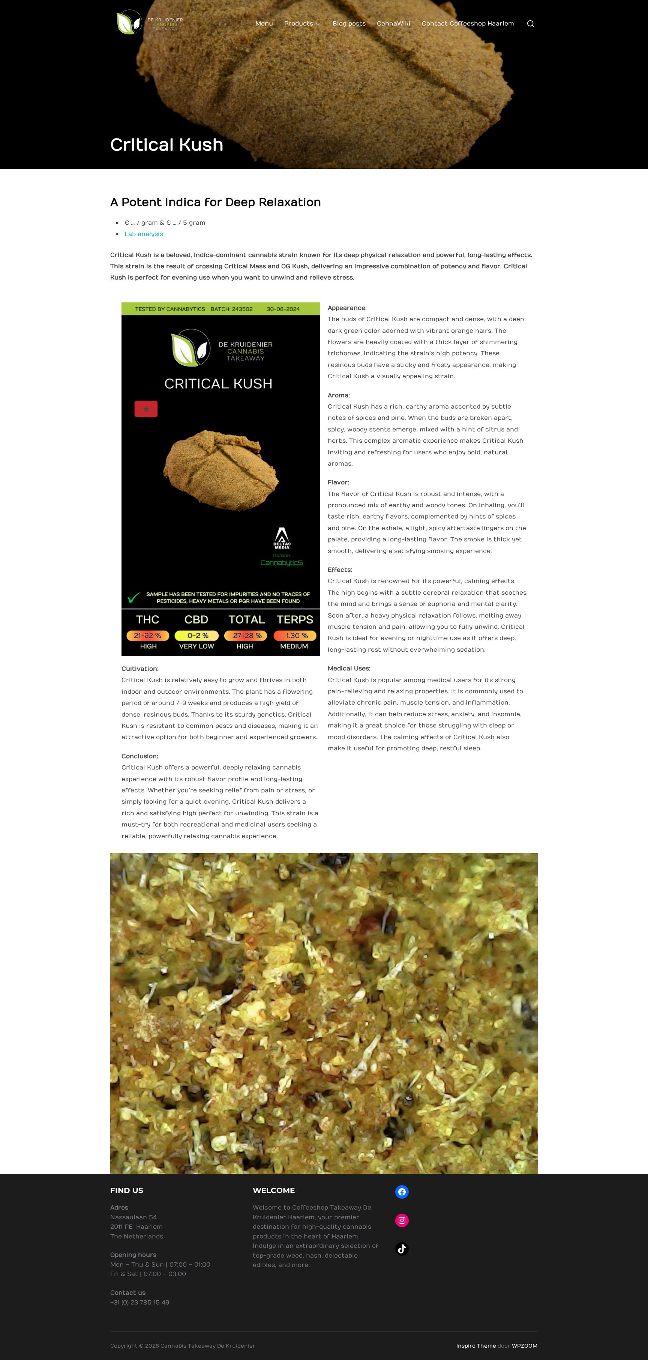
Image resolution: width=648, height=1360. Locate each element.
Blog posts (349, 23)
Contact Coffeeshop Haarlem (468, 23)
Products (298, 23)
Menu (264, 23)
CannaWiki (394, 23)
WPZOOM (525, 1346)
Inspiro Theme (476, 1346)
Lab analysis (143, 234)
